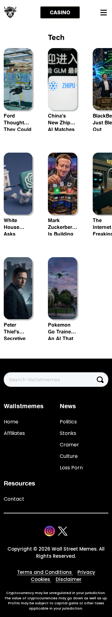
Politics (68, 421)
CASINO (60, 12)
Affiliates (14, 433)
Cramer (69, 444)
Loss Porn (71, 467)
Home (11, 421)
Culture (69, 456)
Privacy (86, 572)
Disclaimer (69, 579)
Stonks (68, 433)
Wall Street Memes (74, 549)
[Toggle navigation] (103, 12)
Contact (14, 499)
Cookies (41, 579)
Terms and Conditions (45, 572)
